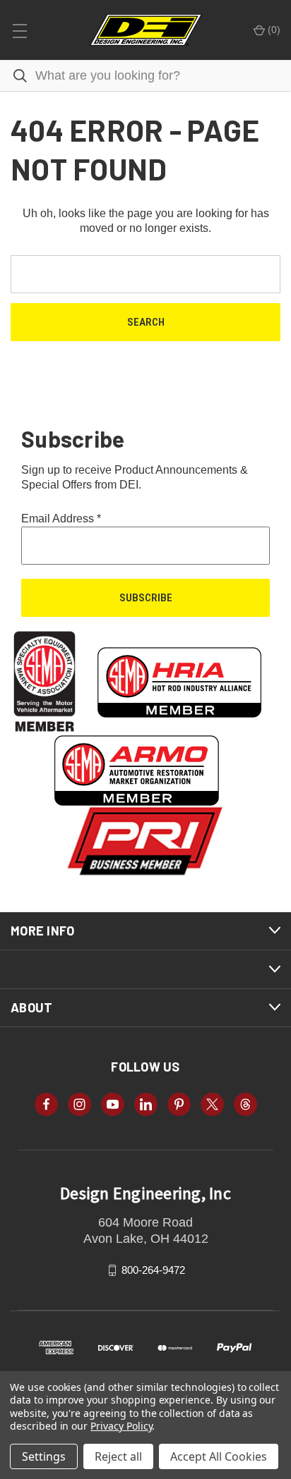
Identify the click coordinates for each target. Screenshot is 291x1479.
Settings (44, 1456)
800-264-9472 (153, 1270)
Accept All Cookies (218, 1456)
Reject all (118, 1456)
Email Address (61, 518)
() (272, 29)
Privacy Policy (121, 1425)
